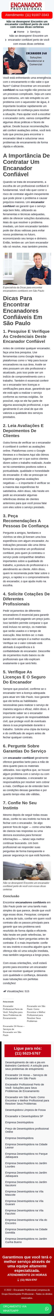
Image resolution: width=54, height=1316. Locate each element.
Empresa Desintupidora (19, 1122)
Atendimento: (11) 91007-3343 (27, 15)
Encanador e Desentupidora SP (24, 1116)
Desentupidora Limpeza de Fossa (25, 1109)
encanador (44, 85)
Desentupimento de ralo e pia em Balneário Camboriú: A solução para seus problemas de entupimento (26, 1065)
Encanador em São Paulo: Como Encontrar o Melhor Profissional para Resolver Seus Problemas (27, 1100)
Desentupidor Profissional (20, 1294)
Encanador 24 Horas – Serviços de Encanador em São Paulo (26, 1077)
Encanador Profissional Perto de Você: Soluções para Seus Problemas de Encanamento (13, 1012)
